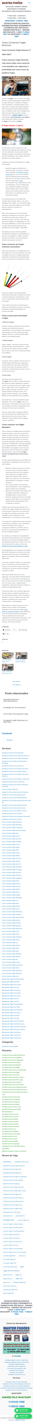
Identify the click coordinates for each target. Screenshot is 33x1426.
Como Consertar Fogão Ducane (11, 886)
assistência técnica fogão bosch (12, 1169)
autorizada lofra (7, 1216)
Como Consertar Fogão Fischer (11, 883)
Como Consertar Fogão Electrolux (12, 970)
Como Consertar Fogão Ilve (10, 900)
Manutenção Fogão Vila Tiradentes (12, 1010)
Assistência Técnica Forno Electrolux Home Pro (16, 755)
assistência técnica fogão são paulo (13, 1201)
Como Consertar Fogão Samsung (11, 937)
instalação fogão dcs (19, 1282)
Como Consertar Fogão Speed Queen (13, 917)
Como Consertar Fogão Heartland (12, 867)
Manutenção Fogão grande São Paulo (13, 979)
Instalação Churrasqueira (16, 1370)
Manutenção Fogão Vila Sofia (10, 1018)
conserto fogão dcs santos (11, 1245)
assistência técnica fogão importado (13, 1187)
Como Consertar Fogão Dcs (10, 789)
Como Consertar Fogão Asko (10, 903)
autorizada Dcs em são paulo (11, 1212)
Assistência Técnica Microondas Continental (15, 792)
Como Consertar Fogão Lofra (10, 931)
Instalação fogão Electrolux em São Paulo (16, 1362)
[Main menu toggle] (29, 3)
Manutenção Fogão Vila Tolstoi (11, 1007)
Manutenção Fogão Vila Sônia (10, 1015)
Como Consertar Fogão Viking (10, 847)
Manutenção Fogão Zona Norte (11, 990)
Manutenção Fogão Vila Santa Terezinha (14, 1026)
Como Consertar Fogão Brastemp (12, 973)
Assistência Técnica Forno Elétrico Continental (15, 779)
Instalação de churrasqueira (14, 707)
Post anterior (16, 681)
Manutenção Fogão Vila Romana (11, 1038)
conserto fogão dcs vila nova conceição (14, 1252)
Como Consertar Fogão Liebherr (11, 923)
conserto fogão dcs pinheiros (11, 1238)
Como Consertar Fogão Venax (11, 939)
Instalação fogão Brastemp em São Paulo (15, 721)
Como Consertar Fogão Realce (11, 889)
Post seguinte (16, 684)
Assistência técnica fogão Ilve (16, 1366)
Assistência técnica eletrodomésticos (11, 700)
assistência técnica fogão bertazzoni (14, 1165)
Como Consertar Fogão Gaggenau (12, 878)
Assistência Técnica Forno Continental (13, 782)
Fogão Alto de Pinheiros (11, 1271)
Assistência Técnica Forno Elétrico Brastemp (15, 758)
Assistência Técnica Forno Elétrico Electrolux (15, 768)
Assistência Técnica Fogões (10, 1046)
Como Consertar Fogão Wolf (10, 850)
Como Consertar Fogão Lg (9, 942)
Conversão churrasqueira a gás (15, 714)
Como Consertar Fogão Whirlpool (11, 954)
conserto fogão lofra (9, 1255)
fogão (21, 180)
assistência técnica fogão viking (12, 1208)
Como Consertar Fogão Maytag (11, 925)
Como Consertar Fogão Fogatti (11, 895)
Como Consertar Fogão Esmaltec (11, 914)
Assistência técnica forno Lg (16, 1374)
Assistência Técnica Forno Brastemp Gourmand (16, 816)
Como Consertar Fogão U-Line (11, 844)
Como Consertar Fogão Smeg (10, 853)
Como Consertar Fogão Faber (10, 881)
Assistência (7, 1162)
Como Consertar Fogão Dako (10, 948)
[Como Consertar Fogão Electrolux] (8, 667)
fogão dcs (18, 1275)
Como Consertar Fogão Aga (10, 833)
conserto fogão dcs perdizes (11, 1234)
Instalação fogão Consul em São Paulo (16, 1360)
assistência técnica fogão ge (11, 1183)
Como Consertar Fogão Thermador (12, 827)
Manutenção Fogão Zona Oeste (11, 993)
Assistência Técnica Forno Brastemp (12, 753)
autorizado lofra (20, 1216)
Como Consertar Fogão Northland (12, 822)
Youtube (17, 1356)
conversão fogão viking (10, 1267)
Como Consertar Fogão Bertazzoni (12, 928)
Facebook (7, 733)
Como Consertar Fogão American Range (14, 830)
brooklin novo (8, 1220)
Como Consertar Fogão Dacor (11, 892)
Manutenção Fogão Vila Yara (10, 1001)
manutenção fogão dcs (9, 1286)
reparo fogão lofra (8, 1293)
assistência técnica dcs (21, 1162)
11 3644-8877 (19, 1310)
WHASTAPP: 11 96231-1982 (16, 21)
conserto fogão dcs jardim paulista (13, 1227)
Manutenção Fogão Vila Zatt (10, 998)
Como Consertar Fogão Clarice (11, 945)
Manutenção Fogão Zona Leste (11, 996)
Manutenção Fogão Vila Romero (11, 1035)
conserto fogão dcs (23, 1220)
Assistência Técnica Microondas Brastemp (14, 797)
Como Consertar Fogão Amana (11, 920)
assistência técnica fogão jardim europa (14, 1190)
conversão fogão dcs (9, 1259)
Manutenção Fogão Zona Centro (11, 984)
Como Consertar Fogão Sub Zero (11, 858)
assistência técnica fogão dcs (12, 1173)
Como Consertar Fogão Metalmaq (12, 897)
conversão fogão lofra (9, 1263)
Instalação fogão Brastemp (16, 1364)
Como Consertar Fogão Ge (10, 959)
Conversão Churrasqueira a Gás (16, 1368)
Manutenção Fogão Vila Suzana (11, 1012)
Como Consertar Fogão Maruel (11, 861)
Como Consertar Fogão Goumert (11, 872)
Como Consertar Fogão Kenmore (11, 839)
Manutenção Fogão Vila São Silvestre (13, 1021)
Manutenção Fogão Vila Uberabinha (12, 1004)
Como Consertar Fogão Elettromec (12, 911)
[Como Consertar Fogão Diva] (8, 655)
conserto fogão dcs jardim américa (13, 1224)
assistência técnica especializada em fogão (15, 546)
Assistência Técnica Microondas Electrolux (14, 805)
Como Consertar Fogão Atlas (10, 951)
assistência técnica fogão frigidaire (13, 1180)
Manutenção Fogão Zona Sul (10, 987)
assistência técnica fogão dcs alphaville (15, 1176)
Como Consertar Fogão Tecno (11, 934)
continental (21, 1255)
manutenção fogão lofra (10, 1289)
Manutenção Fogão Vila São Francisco (13, 1024)
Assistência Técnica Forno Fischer (12, 813)
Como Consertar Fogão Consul (11, 962)
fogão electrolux (7, 1278)
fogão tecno (6, 1282)
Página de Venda (20, 1420)
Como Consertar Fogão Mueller (11, 956)
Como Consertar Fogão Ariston (11, 836)
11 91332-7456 (17, 1312)
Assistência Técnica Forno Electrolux (12, 766)
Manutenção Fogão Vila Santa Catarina (13, 1029)
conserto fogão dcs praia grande (12, 1241)
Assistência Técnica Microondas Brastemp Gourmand (16, 1388)
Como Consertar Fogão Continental (12, 965)
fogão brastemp (7, 1275)
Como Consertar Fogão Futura (11, 909)
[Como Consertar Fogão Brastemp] (21, 655)
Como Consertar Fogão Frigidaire (11, 841)
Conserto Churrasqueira (16, 1372)
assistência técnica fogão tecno (12, 1205)
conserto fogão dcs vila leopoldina (13, 1248)
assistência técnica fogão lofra (12, 1194)
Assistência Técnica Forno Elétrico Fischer (14, 771)
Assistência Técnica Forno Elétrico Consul (14, 811)
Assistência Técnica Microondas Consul (13, 808)
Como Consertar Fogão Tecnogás (12, 869)
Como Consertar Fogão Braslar (11, 906)
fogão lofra (19, 1278)
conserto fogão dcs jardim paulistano (13, 1231)
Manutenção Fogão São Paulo (11, 982)
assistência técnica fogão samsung (13, 1198)
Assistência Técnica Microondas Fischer (14, 795)
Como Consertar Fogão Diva (10, 976)
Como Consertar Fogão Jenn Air (11, 864)
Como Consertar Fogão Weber (11, 855)
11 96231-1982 (17, 1406)
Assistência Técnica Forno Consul (12, 819)
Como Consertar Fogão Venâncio (11, 875)
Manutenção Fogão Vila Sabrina (11, 1032)
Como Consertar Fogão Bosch (11, 968)
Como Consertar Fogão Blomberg (12, 824)
